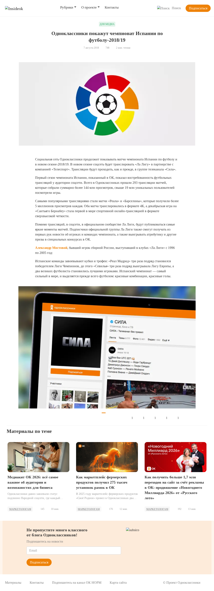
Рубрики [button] (66, 7)
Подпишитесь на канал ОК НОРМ (76, 582)
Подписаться (198, 8)
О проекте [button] (89, 7)
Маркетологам (20, 509)
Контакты (112, 7)
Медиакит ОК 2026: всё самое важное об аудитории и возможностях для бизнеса (33, 482)
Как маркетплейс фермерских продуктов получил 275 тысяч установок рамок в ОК (101, 482)
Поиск (176, 8)
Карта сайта (118, 582)
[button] (26, 347)
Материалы (13, 582)
